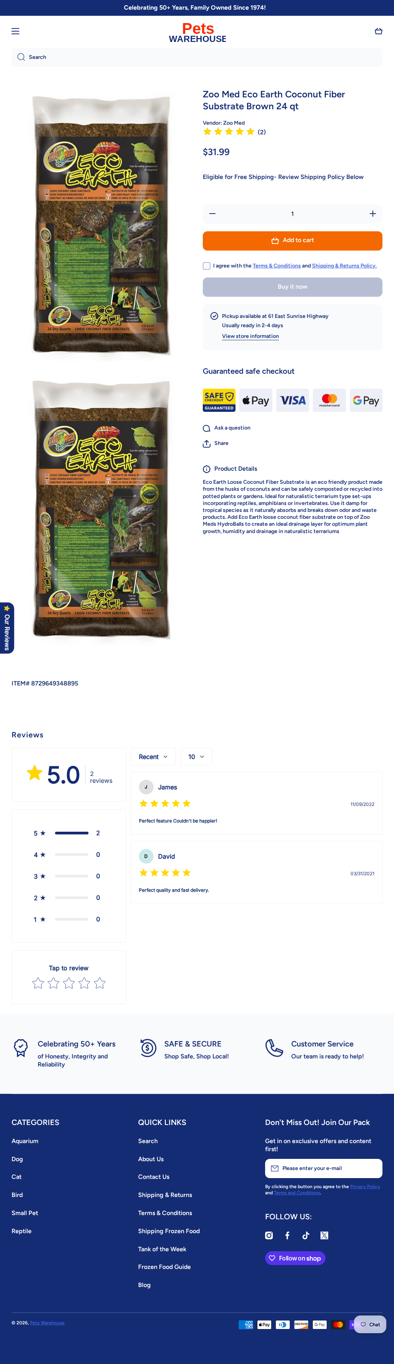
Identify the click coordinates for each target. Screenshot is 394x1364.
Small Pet (25, 1213)
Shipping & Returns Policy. (344, 265)
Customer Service (322, 1043)
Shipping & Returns (165, 1195)
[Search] (18, 57)
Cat (17, 1176)
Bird (17, 1195)
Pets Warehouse (47, 1323)
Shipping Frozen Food (169, 1231)
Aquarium (25, 1141)
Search (148, 1141)
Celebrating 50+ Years (76, 1043)
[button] (378, 31)
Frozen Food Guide (164, 1266)
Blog (144, 1285)
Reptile (22, 1231)
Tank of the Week (162, 1249)
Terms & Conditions (277, 265)
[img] (229, 132)
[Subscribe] (372, 1168)
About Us (151, 1159)
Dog (17, 1159)
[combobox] (197, 57)
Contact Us (153, 1176)
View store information (250, 336)
